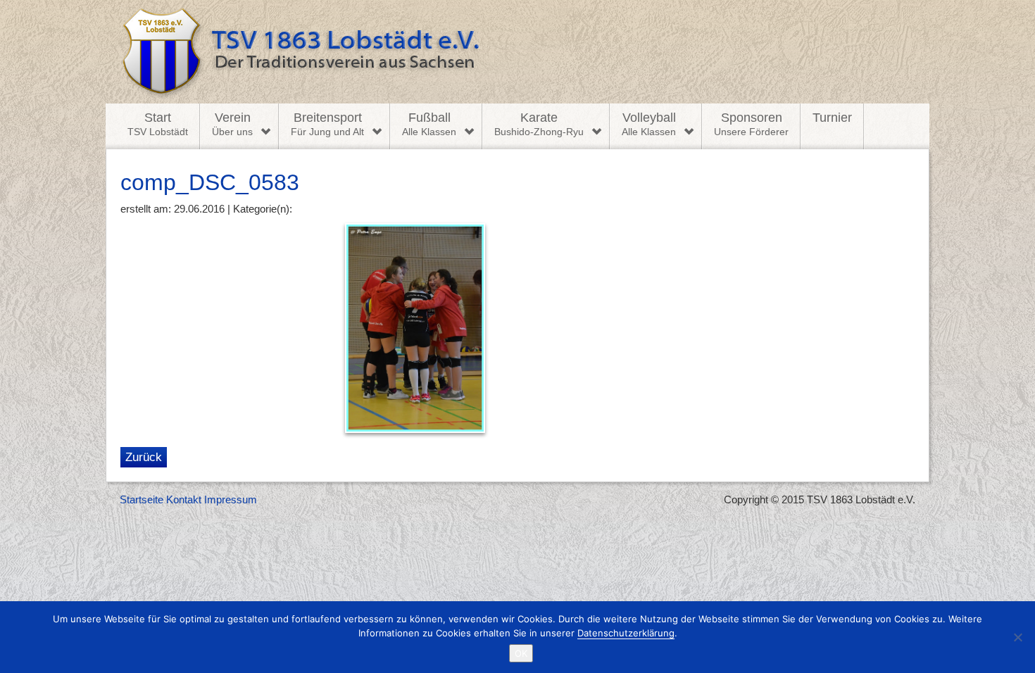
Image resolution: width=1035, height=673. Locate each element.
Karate (539, 124)
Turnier (832, 118)
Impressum (230, 499)
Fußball (429, 124)
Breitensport (327, 124)
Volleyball (649, 124)
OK (521, 653)
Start (157, 124)
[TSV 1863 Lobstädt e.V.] (517, 52)
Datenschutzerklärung (626, 633)
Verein (232, 124)
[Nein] (1017, 637)
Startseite (141, 499)
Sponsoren (751, 124)
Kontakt (183, 499)
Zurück (143, 457)
